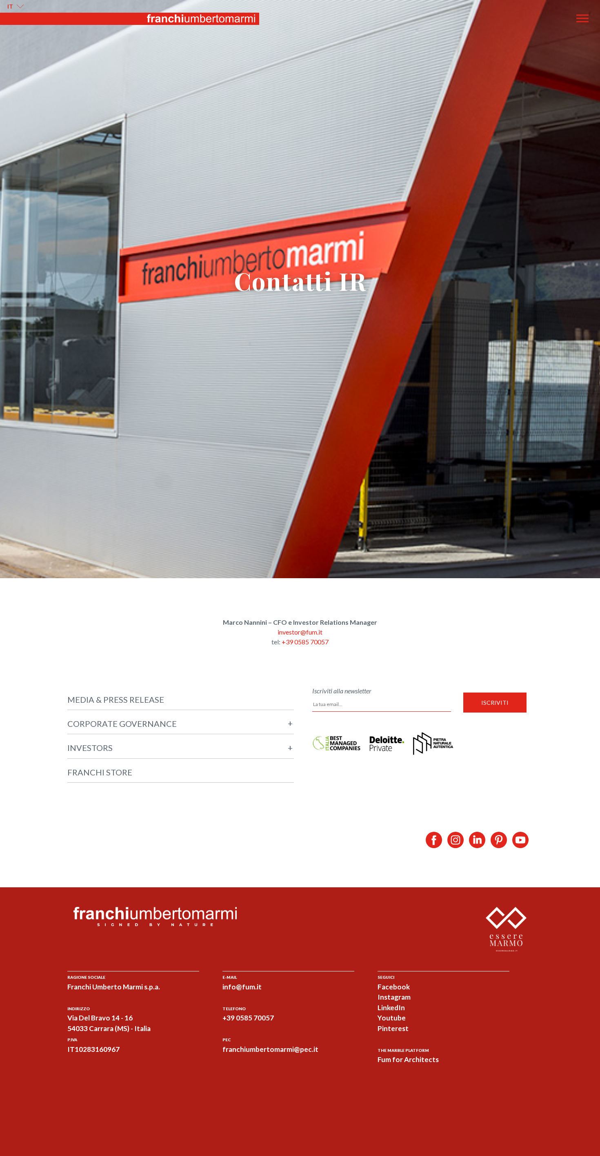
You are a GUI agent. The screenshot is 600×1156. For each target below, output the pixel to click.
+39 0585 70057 (305, 642)
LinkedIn (391, 1007)
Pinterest (393, 1028)
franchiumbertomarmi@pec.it (270, 1049)
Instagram (394, 997)
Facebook (394, 986)
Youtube (392, 1017)
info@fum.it (242, 986)
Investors (180, 748)
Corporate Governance (180, 723)
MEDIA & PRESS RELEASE (115, 699)
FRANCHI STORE (99, 772)
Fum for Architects (408, 1059)
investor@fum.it (300, 632)
